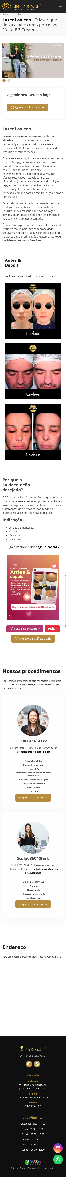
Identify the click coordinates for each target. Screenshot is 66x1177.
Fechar (52, 628)
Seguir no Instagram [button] (27, 628)
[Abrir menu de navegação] (61, 5)
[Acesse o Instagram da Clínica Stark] (33, 587)
